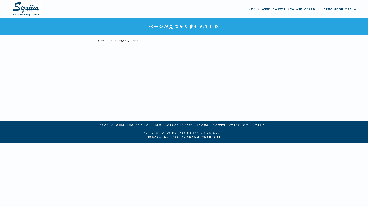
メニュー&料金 (295, 8)
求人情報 (338, 8)
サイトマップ (262, 124)
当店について (279, 8)
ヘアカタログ (325, 8)
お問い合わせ (218, 124)
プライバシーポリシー (240, 124)
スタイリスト (310, 8)
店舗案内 (266, 8)
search (355, 9)
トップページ (253, 8)
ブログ (348, 8)
